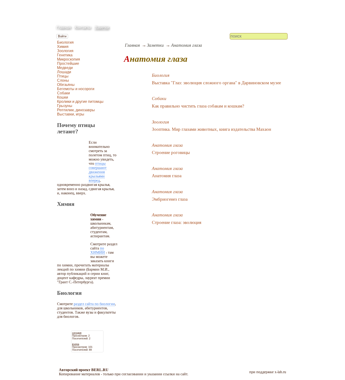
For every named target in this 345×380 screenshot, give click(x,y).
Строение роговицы (171, 152)
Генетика (65, 55)
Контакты (83, 28)
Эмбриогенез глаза (170, 199)
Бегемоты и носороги (75, 89)
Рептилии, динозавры (76, 110)
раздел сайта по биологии (94, 304)
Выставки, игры (70, 114)
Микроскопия (68, 59)
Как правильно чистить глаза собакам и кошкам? (198, 106)
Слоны (63, 80)
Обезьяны (66, 85)
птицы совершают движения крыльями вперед (98, 171)
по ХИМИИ (97, 250)
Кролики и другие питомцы (80, 102)
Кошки (62, 97)
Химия (63, 47)
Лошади (64, 72)
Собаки (63, 93)
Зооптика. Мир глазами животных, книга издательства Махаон (211, 129)
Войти (62, 36)
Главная (63, 28)
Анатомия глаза (186, 45)
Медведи (65, 68)
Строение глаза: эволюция (176, 222)
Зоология (65, 51)
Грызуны (64, 106)
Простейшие (68, 63)
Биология (65, 42)
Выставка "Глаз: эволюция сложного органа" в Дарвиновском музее (216, 82)
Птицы (63, 76)
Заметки (102, 28)
